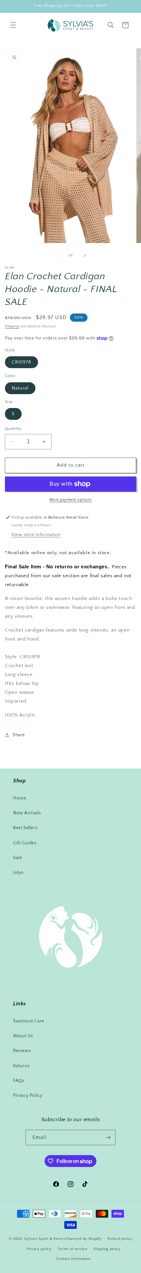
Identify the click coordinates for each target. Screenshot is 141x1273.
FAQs (18, 1080)
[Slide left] (56, 255)
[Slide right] (85, 255)
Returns (21, 1066)
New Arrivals (27, 813)
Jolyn (18, 872)
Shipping (12, 326)
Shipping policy (107, 1249)
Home (19, 798)
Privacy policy (39, 1249)
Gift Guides (24, 843)
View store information (36, 534)
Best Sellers (25, 827)
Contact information (73, 1259)
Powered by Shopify (84, 1239)
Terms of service (72, 1249)
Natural (20, 388)
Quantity (13, 428)
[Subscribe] (108, 1137)
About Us (23, 1036)
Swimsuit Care (28, 1021)
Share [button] (18, 735)
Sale (17, 857)
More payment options (71, 500)
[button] (13, 25)
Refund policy (120, 1239)
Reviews (22, 1050)
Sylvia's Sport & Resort (44, 1239)
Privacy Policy (27, 1095)
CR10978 (21, 362)
